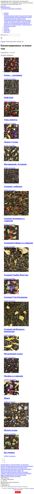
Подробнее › (12, 79)
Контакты (6, 32)
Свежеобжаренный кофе (11, 16)
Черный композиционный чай (14, 466)
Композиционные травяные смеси (16, 18)
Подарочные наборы (10, 26)
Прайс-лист (7, 30)
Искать (3, 35)
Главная (6, 13)
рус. (2, 5)
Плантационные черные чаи (15, 470)
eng (5, 5)
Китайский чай (25, 23)
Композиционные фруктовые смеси (14, 20)
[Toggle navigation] (1, 10)
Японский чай (8, 24)
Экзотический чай (16, 23)
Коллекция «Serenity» (15, 21)
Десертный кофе (22, 16)
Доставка (6, 29)
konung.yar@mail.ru (16, 8)
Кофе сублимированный (25, 24)
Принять (18, 492)
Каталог (6, 14)
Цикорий (14, 24)
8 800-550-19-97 (5, 7)
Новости (6, 27)
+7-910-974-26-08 (5, 8)
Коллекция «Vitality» (16, 472)
